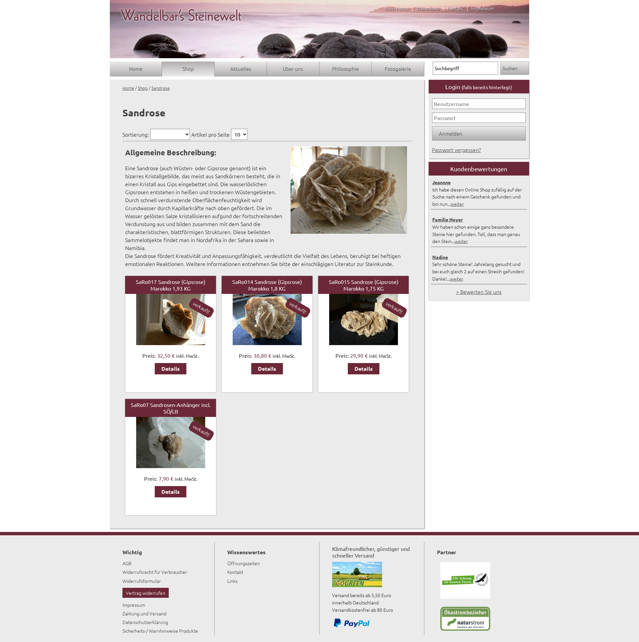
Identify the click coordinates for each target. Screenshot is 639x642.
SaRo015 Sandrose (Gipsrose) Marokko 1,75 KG (363, 285)
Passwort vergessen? (456, 149)
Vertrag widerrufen (145, 592)
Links (232, 581)
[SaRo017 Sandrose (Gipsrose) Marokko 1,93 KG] (170, 342)
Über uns (293, 68)
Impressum (482, 8)
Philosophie (345, 68)
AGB (126, 563)
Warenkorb (427, 8)
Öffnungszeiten (243, 563)
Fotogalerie (398, 68)
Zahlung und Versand (144, 613)
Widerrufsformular (141, 581)
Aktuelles (240, 68)
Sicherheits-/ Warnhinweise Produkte (160, 630)
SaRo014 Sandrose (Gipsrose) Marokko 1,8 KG (267, 285)
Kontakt (455, 8)
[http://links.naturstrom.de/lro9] (465, 628)
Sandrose (160, 88)
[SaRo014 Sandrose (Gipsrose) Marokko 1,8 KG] (267, 342)
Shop (188, 68)
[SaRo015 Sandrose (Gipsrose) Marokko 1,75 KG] (363, 342)
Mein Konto (396, 8)
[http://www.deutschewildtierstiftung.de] (465, 596)
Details (170, 368)
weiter (457, 203)
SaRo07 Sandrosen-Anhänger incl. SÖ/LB (171, 408)
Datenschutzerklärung (145, 622)
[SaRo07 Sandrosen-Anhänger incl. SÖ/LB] (170, 465)
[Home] (181, 27)
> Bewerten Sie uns (479, 291)
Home (135, 68)
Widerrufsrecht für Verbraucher (154, 572)
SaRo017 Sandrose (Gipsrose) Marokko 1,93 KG (170, 285)
